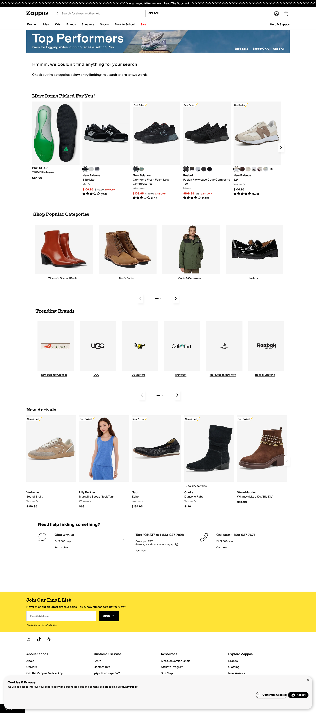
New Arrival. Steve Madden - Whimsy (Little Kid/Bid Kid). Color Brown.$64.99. (262, 459)
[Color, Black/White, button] (209, 169)
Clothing (234, 667)
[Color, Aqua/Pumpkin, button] (141, 169)
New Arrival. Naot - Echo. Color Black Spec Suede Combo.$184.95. (156, 462)
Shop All (278, 48)
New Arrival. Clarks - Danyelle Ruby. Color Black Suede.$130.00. (209, 462)
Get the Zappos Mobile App (44, 673)
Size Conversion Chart (175, 661)
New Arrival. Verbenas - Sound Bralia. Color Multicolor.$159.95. (51, 462)
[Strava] (49, 639)
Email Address (39, 616)
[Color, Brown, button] (192, 169)
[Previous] (140, 298)
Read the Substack (176, 3)
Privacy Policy (128, 686)
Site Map (167, 673)
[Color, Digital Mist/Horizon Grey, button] (254, 169)
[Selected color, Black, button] (85, 169)
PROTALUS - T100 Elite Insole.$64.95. (56, 141)
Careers (31, 667)
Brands (233, 661)
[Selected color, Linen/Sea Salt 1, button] (236, 169)
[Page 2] (160, 298)
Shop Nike (241, 48)
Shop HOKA (261, 48)
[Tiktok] (39, 639)
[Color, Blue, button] (91, 169)
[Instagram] (29, 639)
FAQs (97, 661)
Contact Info (102, 667)
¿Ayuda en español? (107, 673)
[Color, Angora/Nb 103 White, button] (266, 169)
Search (153, 13)
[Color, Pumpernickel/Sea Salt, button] (242, 169)
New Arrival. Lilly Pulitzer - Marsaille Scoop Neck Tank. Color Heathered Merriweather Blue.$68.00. (104, 462)
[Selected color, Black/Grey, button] (136, 169)
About (30, 661)
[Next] (281, 147)
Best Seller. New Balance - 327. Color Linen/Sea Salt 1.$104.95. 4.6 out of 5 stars (257, 149)
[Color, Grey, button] (97, 169)
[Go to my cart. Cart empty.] (286, 13)
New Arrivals (236, 673)
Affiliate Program (172, 667)
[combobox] (99, 13)
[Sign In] (276, 13)
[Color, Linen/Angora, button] (248, 169)
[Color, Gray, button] (198, 169)
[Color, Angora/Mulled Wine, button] (260, 169)
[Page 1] (157, 298)
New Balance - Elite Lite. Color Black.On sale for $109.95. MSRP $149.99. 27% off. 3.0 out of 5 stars (106, 149)
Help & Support (280, 24)
